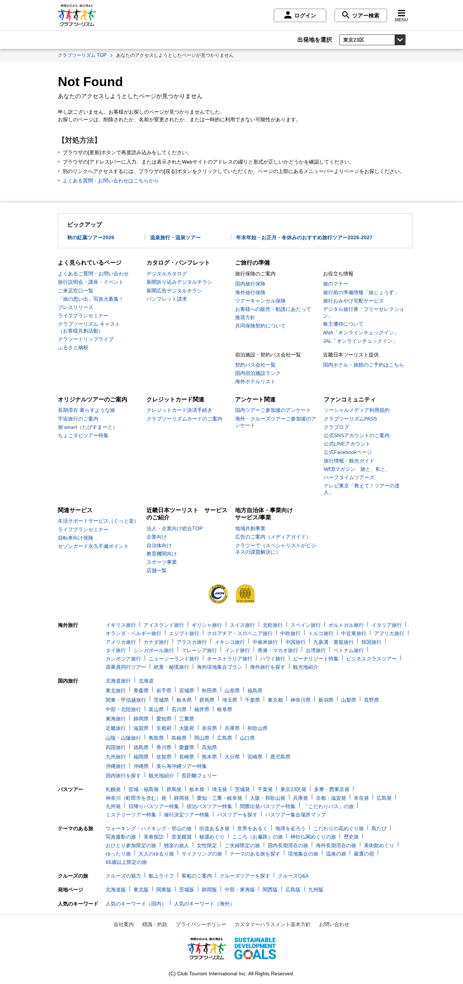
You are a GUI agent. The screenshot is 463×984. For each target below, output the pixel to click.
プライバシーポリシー (201, 924)
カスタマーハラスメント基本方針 (273, 924)
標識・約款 (154, 924)
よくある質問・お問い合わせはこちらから (111, 180)
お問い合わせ (334, 924)
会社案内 (124, 924)
